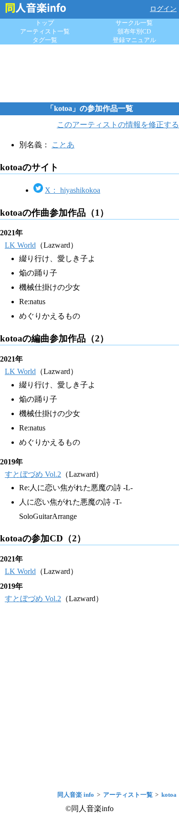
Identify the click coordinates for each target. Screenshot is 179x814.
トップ (44, 22)
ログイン (163, 8)
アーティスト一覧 (45, 31)
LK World (20, 245)
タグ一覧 (44, 40)
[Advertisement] (89, 73)
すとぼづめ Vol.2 (33, 474)
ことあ (63, 145)
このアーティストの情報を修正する (118, 125)
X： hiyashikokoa (72, 190)
